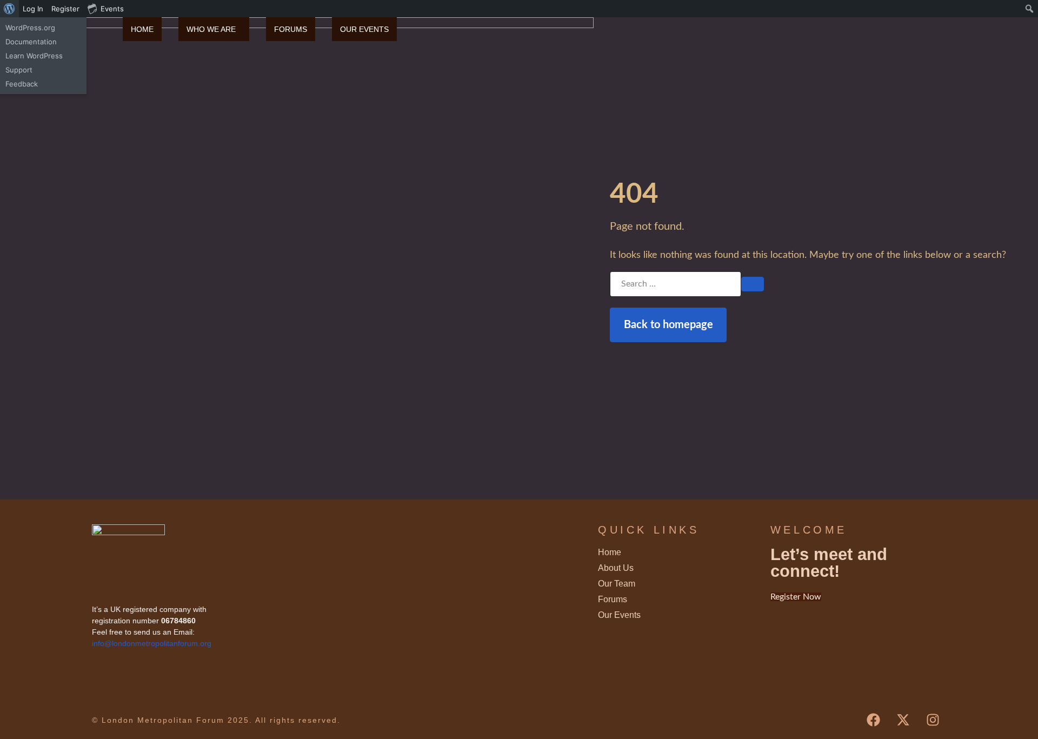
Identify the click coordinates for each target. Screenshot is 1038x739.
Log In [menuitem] (33, 8)
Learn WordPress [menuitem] (34, 55)
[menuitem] (9, 8)
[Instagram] (932, 720)
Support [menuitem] (18, 69)
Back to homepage (668, 324)
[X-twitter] (902, 720)
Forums (290, 29)
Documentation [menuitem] (31, 41)
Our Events (364, 29)
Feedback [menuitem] (21, 83)
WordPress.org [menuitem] (30, 27)
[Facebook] (873, 720)
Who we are (211, 29)
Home (142, 29)
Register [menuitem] (65, 8)
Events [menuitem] (112, 8)
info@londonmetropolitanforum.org (151, 643)
